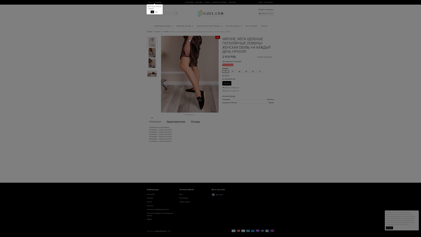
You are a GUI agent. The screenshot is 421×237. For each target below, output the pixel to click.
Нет (156, 12)
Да (152, 12)
